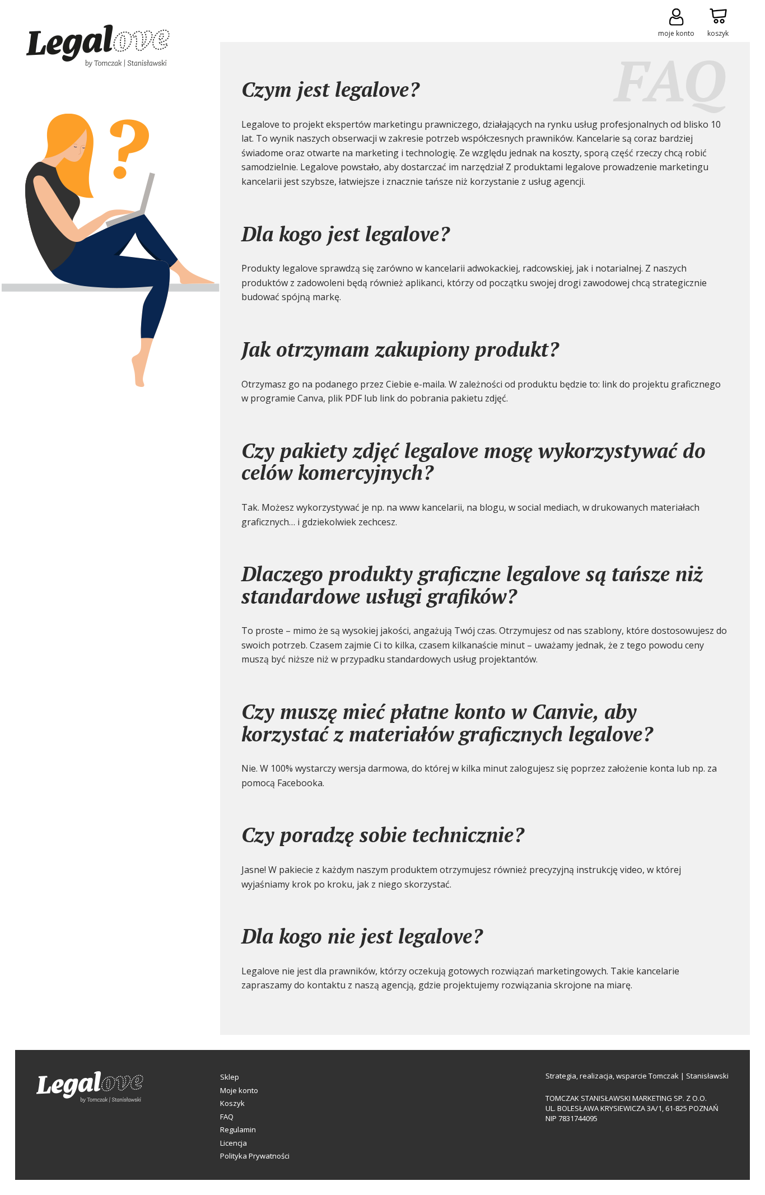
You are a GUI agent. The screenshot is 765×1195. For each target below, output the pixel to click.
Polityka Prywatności (255, 1156)
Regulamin (238, 1129)
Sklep (229, 1077)
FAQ (227, 1117)
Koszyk (232, 1103)
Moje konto (239, 1090)
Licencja (233, 1143)
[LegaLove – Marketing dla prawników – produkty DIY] (98, 48)
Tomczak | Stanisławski (689, 1076)
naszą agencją (383, 985)
